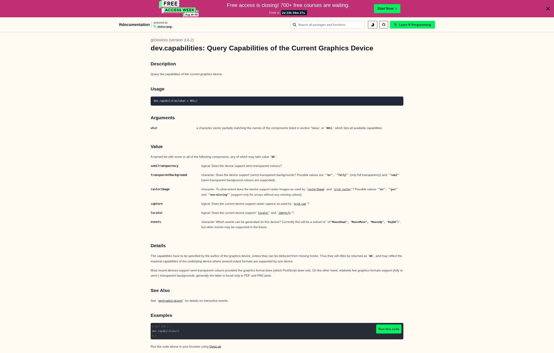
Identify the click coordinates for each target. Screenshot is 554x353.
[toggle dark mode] (372, 25)
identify (285, 212)
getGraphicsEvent (170, 300)
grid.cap (300, 203)
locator (263, 212)
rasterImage (316, 189)
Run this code (388, 329)
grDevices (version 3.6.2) (172, 40)
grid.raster (342, 189)
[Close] (548, 8)
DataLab (215, 346)
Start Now (385, 8)
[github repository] (383, 25)
